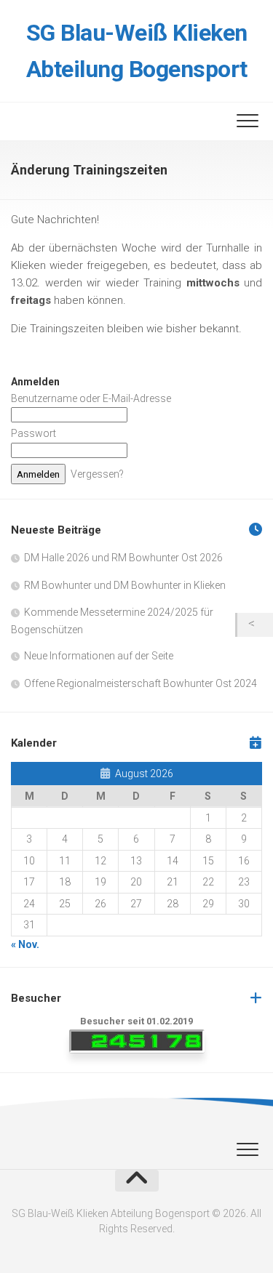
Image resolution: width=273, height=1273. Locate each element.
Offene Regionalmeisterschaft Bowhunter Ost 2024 (140, 683)
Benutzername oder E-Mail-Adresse (91, 398)
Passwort (33, 433)
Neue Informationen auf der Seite (98, 656)
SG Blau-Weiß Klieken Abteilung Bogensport (137, 51)
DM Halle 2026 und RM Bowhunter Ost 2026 (123, 557)
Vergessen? (97, 474)
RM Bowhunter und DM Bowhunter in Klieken (125, 585)
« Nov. (25, 944)
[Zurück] (255, 625)
